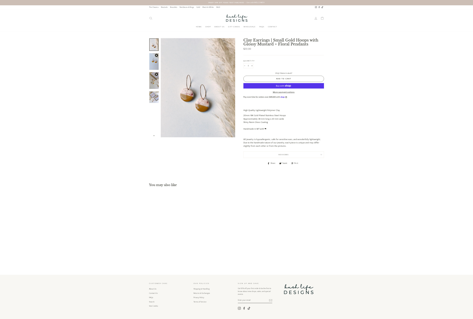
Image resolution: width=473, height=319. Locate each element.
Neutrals (164, 7)
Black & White (208, 7)
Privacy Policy (199, 298)
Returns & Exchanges (202, 293)
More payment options (284, 92)
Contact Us (153, 293)
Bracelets (173, 7)
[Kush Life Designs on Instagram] (239, 308)
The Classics (154, 7)
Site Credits (153, 306)
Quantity (249, 61)
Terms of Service (200, 302)
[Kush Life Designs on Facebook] (244, 308)
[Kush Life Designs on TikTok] (248, 308)
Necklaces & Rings (187, 7)
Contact (272, 27)
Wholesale (249, 27)
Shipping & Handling (202, 289)
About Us (219, 27)
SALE (218, 7)
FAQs (261, 27)
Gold (198, 7)
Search (152, 302)
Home (199, 27)
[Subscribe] (270, 300)
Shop (208, 27)
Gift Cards (234, 27)
